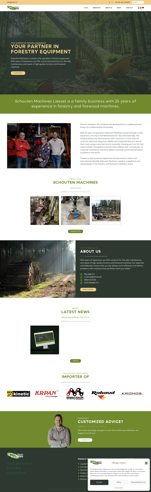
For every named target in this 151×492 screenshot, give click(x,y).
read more (88, 289)
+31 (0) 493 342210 (122, 2)
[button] (146, 463)
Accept (99, 482)
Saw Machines (85, 467)
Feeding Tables (86, 473)
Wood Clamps (85, 476)
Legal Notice (81, 489)
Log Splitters (85, 464)
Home (86, 8)
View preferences (138, 482)
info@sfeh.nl (12, 2)
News (119, 8)
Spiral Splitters (86, 470)
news (75, 361)
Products (97, 8)
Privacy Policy (119, 487)
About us (108, 8)
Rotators (83, 479)
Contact (129, 8)
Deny (119, 482)
